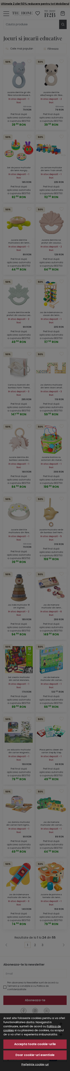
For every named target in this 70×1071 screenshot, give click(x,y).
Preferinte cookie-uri (35, 1064)
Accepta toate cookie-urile (35, 1044)
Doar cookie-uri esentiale (35, 1055)
